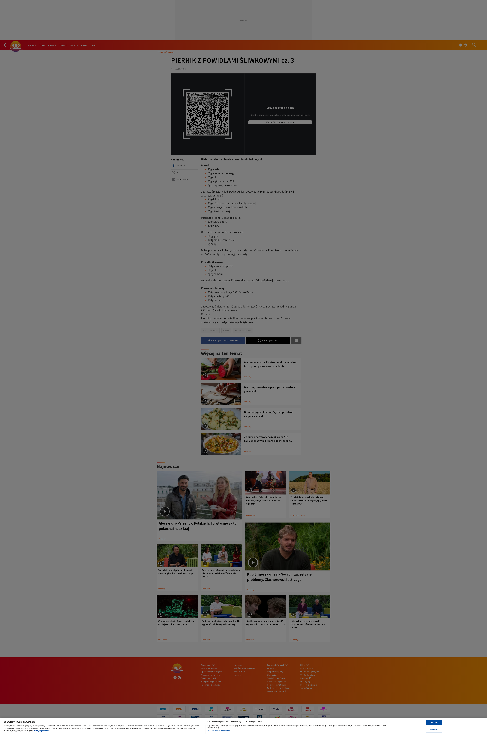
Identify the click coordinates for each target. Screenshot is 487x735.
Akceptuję (434, 722)
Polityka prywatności (42, 731)
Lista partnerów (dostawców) (219, 730)
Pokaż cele (434, 730)
